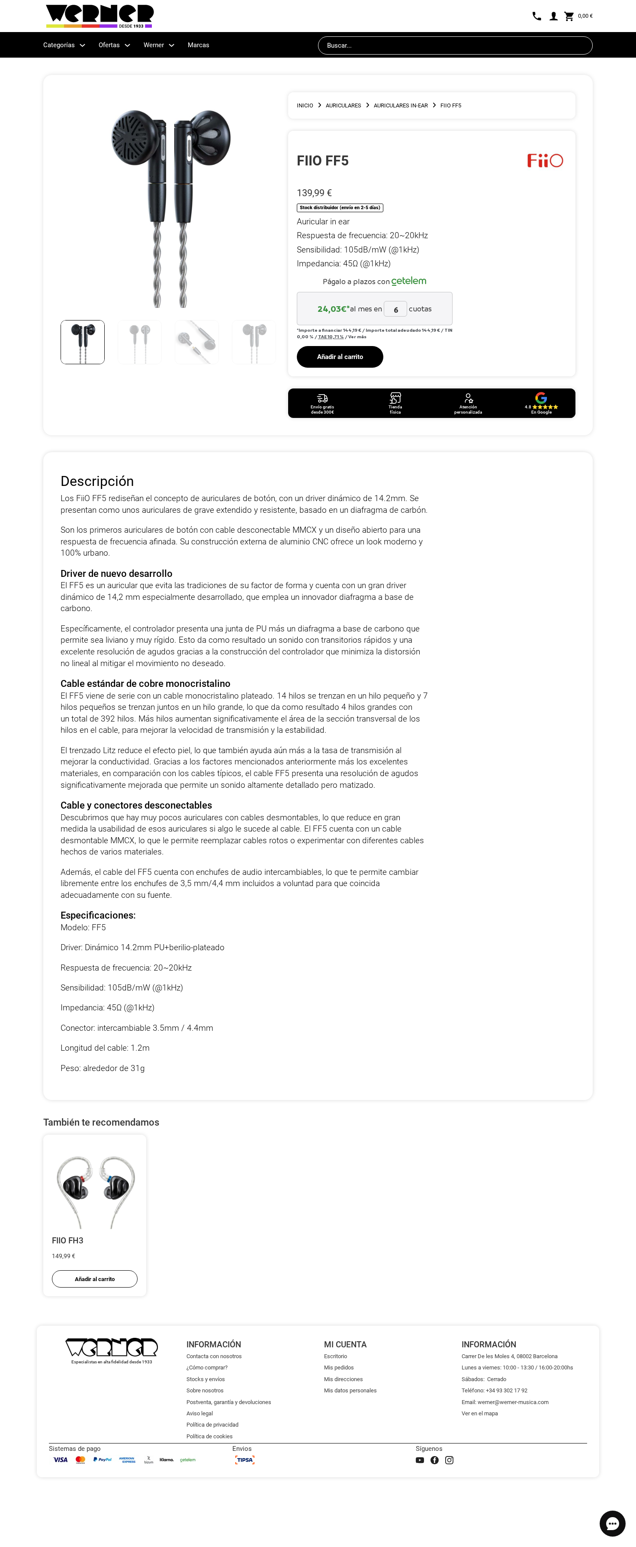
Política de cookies (209, 1436)
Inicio (305, 105)
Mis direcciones (343, 1379)
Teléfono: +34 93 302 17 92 (494, 1390)
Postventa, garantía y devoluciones (228, 1402)
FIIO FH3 (68, 1241)
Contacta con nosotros (214, 1356)
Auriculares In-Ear (401, 105)
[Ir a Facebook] (434, 1460)
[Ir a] (545, 161)
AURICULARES (343, 105)
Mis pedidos (339, 1367)
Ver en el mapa (480, 1413)
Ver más (357, 336)
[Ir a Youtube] (420, 1460)
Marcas (198, 45)
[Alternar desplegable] (82, 45)
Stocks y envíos (205, 1379)
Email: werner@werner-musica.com (505, 1402)
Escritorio (335, 1356)
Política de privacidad (212, 1424)
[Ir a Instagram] (449, 1460)
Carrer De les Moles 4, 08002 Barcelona (510, 1356)
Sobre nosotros (205, 1390)
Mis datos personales (350, 1390)
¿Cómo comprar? (207, 1367)
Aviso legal (199, 1413)
